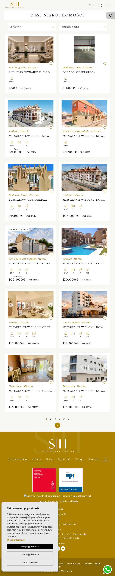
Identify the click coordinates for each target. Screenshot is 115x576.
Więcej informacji (16, 539)
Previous (11, 113)
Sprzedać (64, 459)
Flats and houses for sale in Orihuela (57, 501)
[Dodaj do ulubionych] (50, 63)
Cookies (88, 563)
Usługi (79, 459)
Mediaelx (66, 571)
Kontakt (93, 459)
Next (50, 113)
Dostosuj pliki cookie (30, 554)
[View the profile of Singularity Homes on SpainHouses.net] (57, 496)
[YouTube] (63, 548)
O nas (49, 459)
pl (90, 5)
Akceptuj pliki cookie (30, 546)
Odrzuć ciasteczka (30, 562)
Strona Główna (18, 459)
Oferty (36, 459)
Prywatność (73, 563)
